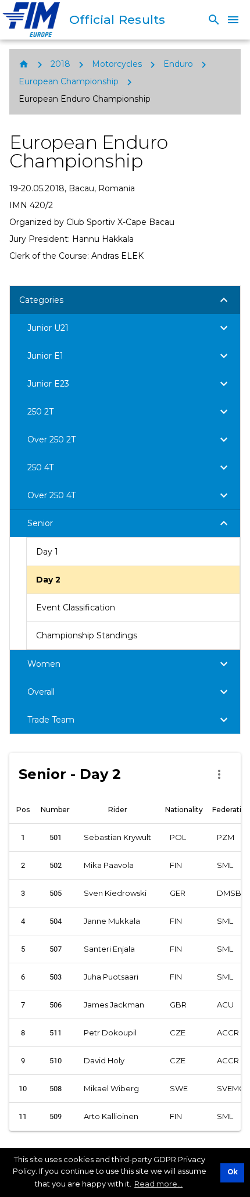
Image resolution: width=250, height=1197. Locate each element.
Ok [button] (232, 1172)
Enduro (178, 64)
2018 (60, 64)
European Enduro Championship (85, 99)
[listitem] (133, 552)
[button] (125, 300)
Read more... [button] (158, 1183)
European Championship (69, 81)
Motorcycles (117, 64)
